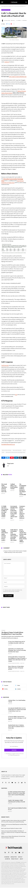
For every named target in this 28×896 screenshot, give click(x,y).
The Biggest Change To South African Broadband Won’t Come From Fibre (12, 633)
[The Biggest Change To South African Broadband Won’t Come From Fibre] (14, 619)
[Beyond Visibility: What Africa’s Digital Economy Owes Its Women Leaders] (5, 525)
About (21, 858)
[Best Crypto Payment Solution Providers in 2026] (4, 810)
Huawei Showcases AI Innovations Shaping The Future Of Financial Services (16, 668)
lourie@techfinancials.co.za (8, 444)
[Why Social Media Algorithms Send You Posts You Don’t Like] (5, 479)
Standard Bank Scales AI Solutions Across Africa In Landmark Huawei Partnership (16, 726)
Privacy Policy (12, 755)
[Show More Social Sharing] (14, 24)
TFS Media (18, 862)
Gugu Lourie (7, 20)
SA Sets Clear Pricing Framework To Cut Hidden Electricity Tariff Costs (16, 642)
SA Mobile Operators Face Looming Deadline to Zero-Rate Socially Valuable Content (4, 511)
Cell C (24, 450)
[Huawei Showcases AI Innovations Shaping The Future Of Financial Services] (4, 668)
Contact (20, 856)
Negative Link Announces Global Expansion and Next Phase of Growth (16, 801)
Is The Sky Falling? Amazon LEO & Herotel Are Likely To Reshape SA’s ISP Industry (17, 718)
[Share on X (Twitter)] (9, 24)
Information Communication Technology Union (15, 452)
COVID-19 (6, 62)
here (16, 394)
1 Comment (19, 20)
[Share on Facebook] (7, 24)
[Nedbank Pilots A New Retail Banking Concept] (14, 479)
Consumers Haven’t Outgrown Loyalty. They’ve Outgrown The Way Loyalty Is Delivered (22, 512)
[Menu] (2, 2)
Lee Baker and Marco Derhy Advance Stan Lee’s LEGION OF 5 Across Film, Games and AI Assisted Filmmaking (16, 793)
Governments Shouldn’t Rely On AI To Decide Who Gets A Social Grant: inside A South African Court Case (14, 512)
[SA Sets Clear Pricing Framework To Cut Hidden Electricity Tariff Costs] (4, 643)
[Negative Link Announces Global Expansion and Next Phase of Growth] (4, 802)
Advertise (7, 858)
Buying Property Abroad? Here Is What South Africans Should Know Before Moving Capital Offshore (23, 535)
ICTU (3, 452)
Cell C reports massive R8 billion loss (17, 76)
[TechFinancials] (14, 2)
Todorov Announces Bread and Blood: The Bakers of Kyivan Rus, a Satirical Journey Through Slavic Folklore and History (13, 832)
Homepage (6, 856)
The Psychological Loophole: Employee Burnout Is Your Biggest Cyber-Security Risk (22, 489)
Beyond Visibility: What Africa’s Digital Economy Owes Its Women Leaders (4, 535)
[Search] (26, 2)
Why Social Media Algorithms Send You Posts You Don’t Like (4, 487)
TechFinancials (5, 365)
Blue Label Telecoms (17, 450)
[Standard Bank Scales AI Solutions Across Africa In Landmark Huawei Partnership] (4, 727)
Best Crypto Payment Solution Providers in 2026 (11, 828)
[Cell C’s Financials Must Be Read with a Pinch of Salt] (14, 37)
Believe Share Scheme (6, 450)
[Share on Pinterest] (11, 24)
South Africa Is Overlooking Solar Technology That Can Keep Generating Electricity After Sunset (14, 535)
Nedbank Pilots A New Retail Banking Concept (14, 486)
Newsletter (14, 856)
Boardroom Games (6, 9)
